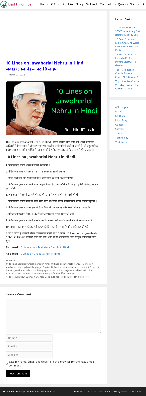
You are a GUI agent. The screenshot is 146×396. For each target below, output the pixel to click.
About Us (78, 391)
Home (44, 4)
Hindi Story (75, 4)
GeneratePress (47, 391)
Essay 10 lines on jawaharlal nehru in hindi (71, 270)
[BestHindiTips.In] (15, 4)
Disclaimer (104, 391)
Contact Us (91, 391)
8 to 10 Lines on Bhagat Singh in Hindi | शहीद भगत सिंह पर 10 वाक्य (42, 273)
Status (134, 4)
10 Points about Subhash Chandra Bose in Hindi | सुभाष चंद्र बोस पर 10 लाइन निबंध (49, 276)
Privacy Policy (120, 391)
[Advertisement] (53, 38)
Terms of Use (136, 391)
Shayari (119, 129)
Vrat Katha (121, 142)
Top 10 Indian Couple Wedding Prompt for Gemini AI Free (127, 85)
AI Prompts (58, 4)
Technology (108, 4)
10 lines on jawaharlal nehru (65, 263)
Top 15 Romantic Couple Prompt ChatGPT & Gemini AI (127, 73)
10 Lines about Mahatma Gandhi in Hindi (44, 247)
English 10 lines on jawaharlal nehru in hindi (66, 267)
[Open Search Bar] (143, 4)
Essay (12, 260)
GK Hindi (92, 4)
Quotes (123, 4)
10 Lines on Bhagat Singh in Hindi (39, 253)
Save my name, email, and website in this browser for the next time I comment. (51, 363)
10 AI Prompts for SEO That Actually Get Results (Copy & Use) (127, 31)
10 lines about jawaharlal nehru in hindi (29, 263)
